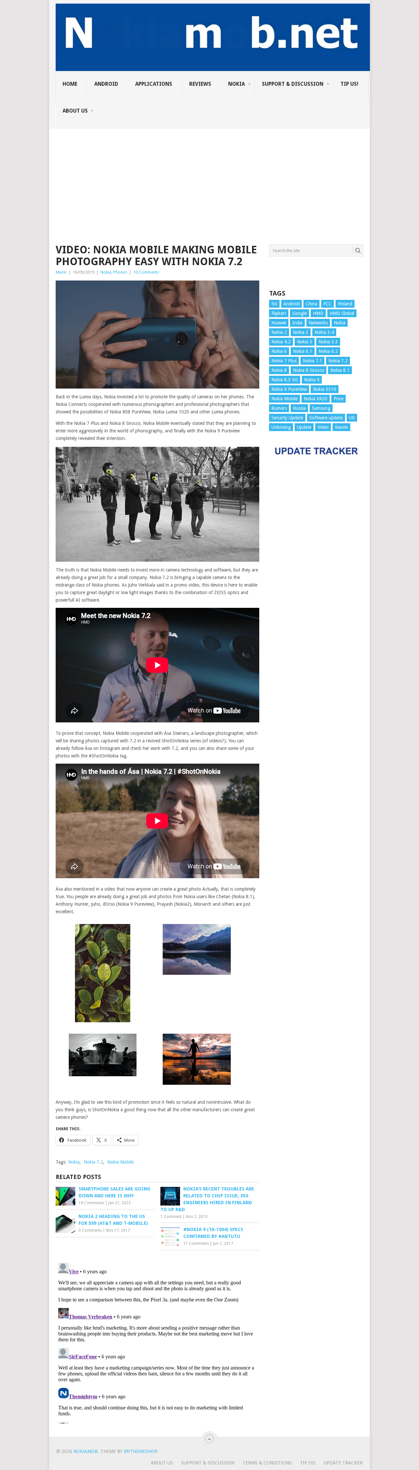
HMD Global (342, 313)
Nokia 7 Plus (284, 360)
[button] (103, 974)
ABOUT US (75, 111)
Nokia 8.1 (340, 370)
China (311, 303)
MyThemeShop (140, 1451)
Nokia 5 (304, 341)
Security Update (287, 417)
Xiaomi (341, 427)
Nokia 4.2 (281, 341)
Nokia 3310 (324, 389)
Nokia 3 (300, 332)
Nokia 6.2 (328, 351)
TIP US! (349, 84)
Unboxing (281, 427)
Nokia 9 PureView (289, 389)
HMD (318, 313)
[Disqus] (157, 1342)
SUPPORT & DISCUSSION (292, 84)
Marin (61, 272)
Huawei (278, 322)
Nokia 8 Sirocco (308, 370)
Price (338, 398)
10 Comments (146, 272)
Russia (299, 408)
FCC (327, 303)
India (297, 322)
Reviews (200, 84)
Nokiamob (85, 1451)
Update (304, 427)
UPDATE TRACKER (343, 1462)
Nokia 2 (279, 332)
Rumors (279, 408)
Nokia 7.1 (312, 360)
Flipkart (278, 313)
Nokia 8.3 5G (284, 379)
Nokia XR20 (315, 398)
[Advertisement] (209, 174)
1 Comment (171, 1216)
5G (274, 303)
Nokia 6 (279, 351)
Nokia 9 (311, 379)
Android (106, 84)
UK (352, 417)
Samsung (321, 408)
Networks (318, 322)
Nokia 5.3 (328, 341)
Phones (120, 272)
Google (299, 313)
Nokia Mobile (120, 1162)
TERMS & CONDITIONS (267, 1462)
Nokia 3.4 (324, 332)
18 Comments (91, 1203)
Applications (153, 84)
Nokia (236, 84)
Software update (326, 417)
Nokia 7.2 (93, 1162)
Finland (345, 303)
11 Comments (196, 1243)
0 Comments (90, 1230)
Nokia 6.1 (302, 351)
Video (323, 427)
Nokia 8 (279, 370)
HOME (70, 84)
